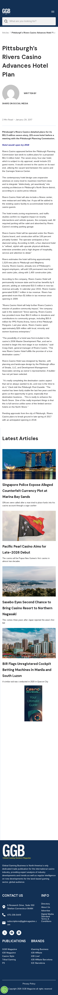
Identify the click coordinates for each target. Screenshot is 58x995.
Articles (5, 33)
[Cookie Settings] (4, 990)
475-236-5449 (14, 915)
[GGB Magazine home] (6, 11)
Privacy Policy (29, 984)
